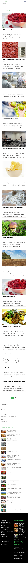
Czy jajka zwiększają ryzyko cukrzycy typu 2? (13, 464)
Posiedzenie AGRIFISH (12, 451)
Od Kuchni (4, 421)
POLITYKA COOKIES (5, 546)
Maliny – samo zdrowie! (9, 29)
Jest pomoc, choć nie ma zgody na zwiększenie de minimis (14, 493)
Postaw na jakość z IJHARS (8, 416)
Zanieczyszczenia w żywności (11, 118)
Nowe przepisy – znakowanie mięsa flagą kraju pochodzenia (14, 497)
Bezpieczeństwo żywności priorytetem (13, 148)
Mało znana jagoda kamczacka (14, 488)
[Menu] (25, 2)
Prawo (3, 409)
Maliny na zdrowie (11, 484)
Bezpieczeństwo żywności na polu (12, 266)
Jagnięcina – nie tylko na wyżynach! (12, 326)
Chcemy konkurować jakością (14, 459)
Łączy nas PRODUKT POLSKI (14, 467)
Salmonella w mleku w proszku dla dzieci (13, 207)
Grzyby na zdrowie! (8, 237)
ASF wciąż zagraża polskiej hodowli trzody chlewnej (13, 481)
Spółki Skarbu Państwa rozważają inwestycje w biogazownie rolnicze (12, 439)
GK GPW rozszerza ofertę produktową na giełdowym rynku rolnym (13, 448)
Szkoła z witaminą (7, 367)
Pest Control (5, 412)
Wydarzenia (4, 414)
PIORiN (3, 419)
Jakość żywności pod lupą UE (10, 353)
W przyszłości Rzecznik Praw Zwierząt (14, 476)
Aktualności (4, 404)
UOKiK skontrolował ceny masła (11, 178)
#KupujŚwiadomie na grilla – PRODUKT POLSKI (13, 431)
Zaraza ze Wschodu (8, 340)
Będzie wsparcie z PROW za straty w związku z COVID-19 (14, 443)
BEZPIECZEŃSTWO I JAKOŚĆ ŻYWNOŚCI (11, 407)
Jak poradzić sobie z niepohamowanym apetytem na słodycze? (14, 501)
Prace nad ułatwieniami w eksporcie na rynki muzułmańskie (13, 456)
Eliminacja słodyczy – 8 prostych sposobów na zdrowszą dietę (14, 509)
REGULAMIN (4, 544)
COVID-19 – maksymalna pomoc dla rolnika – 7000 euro (14, 505)
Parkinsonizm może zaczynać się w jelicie (14, 381)
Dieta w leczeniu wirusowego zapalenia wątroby (13, 435)
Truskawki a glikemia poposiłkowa (12, 472)
